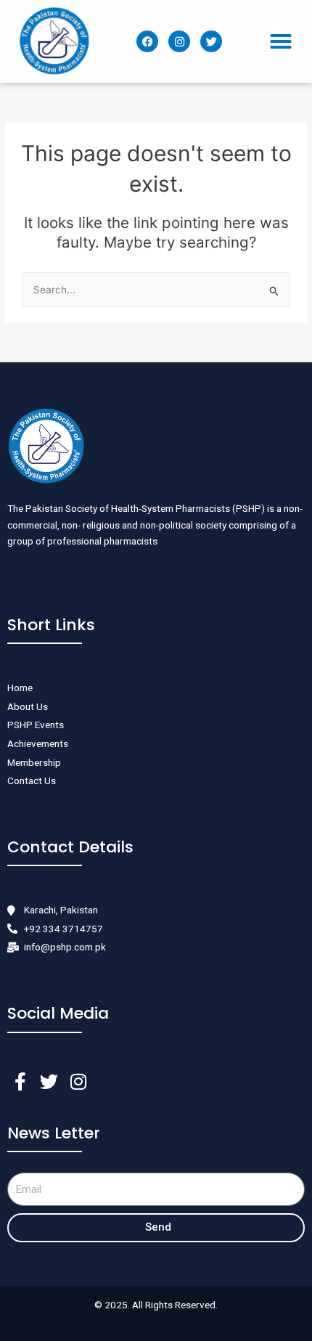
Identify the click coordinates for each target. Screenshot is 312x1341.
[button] (280, 41)
